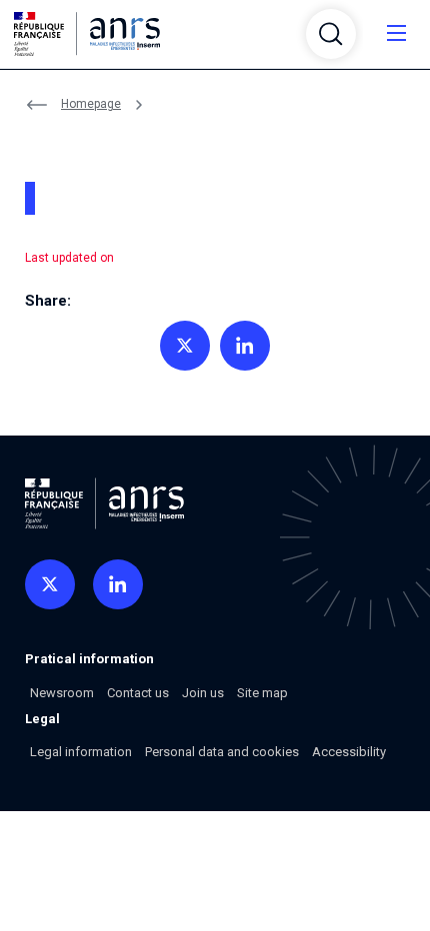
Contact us (138, 692)
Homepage (91, 104)
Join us (203, 692)
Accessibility (349, 751)
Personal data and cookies (222, 751)
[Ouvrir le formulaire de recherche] (331, 34)
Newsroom (62, 692)
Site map (262, 692)
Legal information (81, 751)
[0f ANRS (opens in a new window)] (50, 584)
